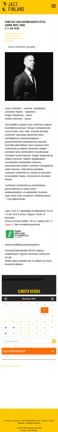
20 (21, 328)
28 (29, 333)
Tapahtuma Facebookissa (15, 33)
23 (44, 328)
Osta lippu (9, 41)
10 (52, 316)
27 (21, 333)
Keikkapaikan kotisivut (14, 38)
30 (44, 333)
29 (37, 333)
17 (52, 322)
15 (37, 322)
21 (29, 328)
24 (52, 328)
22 (37, 328)
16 (44, 322)
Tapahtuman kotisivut (13, 36)
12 (13, 322)
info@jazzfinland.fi (33, 423)
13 (21, 322)
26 (13, 333)
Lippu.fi (9, 224)
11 (6, 322)
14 (29, 322)
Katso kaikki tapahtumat (11, 366)
